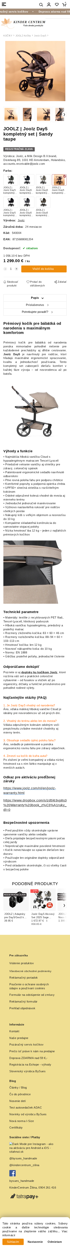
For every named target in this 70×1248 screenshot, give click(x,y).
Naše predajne (18, 1038)
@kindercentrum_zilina (24, 1165)
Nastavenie (35, 1241)
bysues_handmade (22, 1180)
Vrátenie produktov (21, 963)
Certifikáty (16, 1127)
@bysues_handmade (23, 1158)
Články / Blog (18, 1087)
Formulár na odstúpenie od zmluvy (32, 994)
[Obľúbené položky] (57, 4)
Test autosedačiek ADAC (25, 1107)
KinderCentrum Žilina (23, 1187)
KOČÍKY (7, 35)
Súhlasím (13, 1241)
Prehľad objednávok (22, 1008)
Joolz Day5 (40, 35)
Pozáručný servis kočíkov (26, 1044)
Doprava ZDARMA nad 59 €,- (28, 1058)
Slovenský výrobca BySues (27, 1071)
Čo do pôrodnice (20, 1094)
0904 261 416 (47, 1187)
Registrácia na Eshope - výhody (30, 1064)
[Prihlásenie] (49, 4)
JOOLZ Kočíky (23, 35)
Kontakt (14, 1031)
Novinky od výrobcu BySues (28, 1114)
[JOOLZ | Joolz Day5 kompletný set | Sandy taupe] (34, 71)
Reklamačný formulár (23, 1001)
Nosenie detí (17, 1101)
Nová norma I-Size (22, 1121)
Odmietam (55, 1241)
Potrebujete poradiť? (35, 311)
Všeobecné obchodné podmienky (30, 971)
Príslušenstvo (35, 304)
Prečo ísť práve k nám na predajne (32, 1051)
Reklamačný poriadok (23, 977)
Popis (35, 297)
